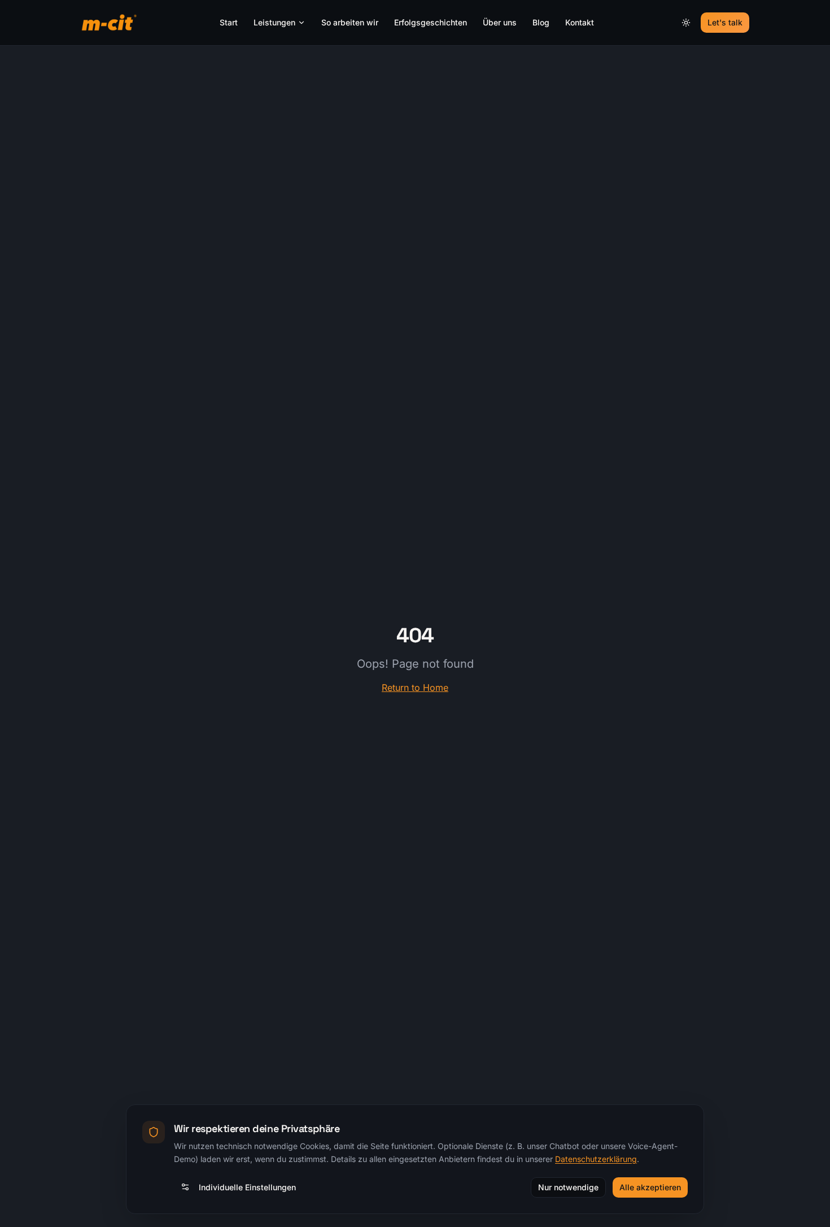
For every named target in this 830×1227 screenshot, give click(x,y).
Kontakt (579, 22)
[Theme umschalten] (686, 22)
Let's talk (724, 22)
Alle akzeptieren (650, 1186)
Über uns (500, 22)
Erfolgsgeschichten (430, 22)
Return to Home (415, 687)
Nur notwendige (568, 1186)
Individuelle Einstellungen (247, 1186)
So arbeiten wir (349, 22)
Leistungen (274, 22)
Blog (540, 22)
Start (229, 22)
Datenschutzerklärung (596, 1158)
